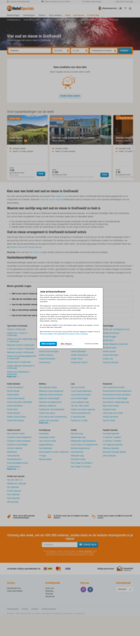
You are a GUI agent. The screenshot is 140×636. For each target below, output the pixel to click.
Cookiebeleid (61, 334)
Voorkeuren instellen (91, 344)
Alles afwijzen (66, 344)
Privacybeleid (47, 334)
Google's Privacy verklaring (78, 334)
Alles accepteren (48, 344)
